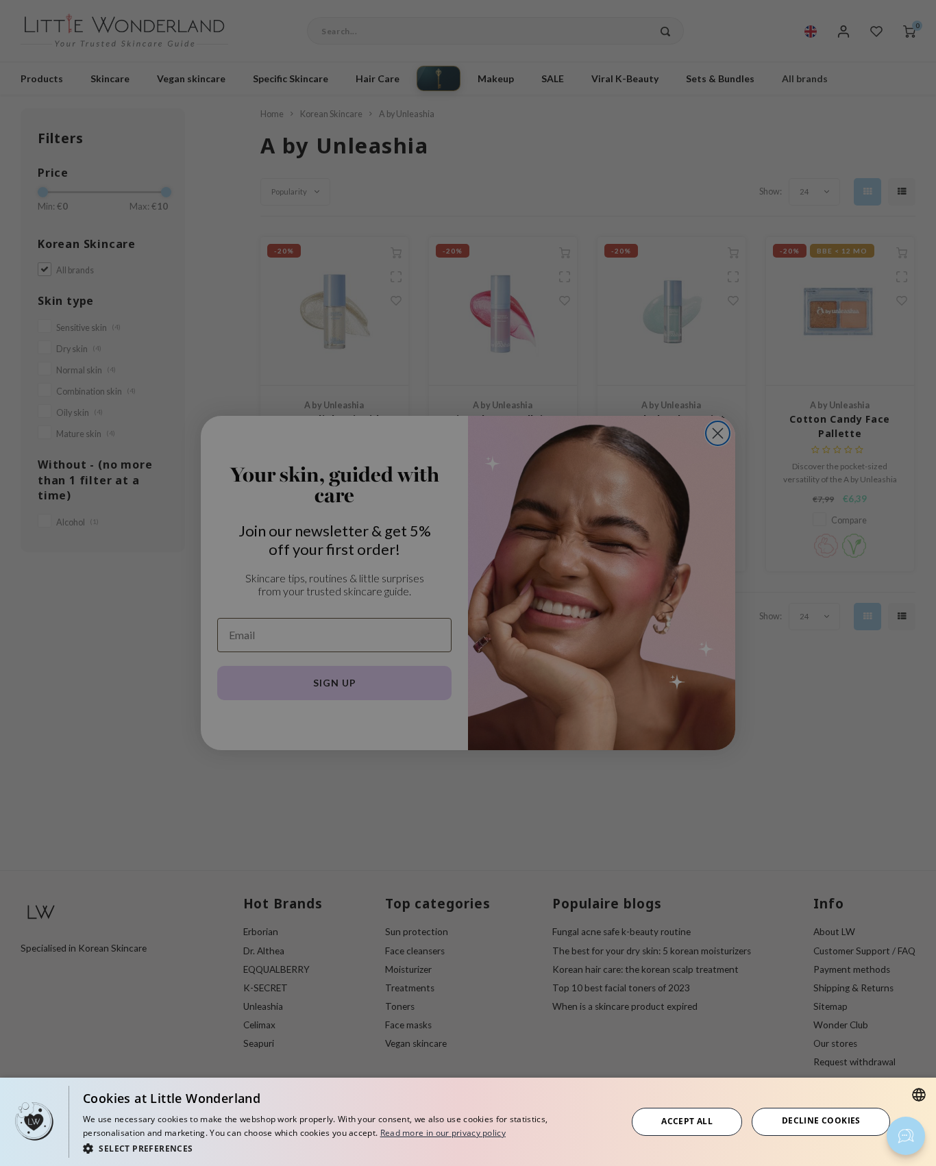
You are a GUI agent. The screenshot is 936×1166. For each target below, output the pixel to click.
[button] (347, 1148)
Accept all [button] (687, 1121)
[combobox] (919, 1095)
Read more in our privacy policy (443, 1133)
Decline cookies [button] (821, 1120)
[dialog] (468, 1122)
